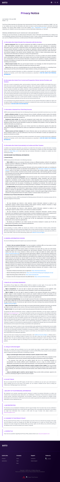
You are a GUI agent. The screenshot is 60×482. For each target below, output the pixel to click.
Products (3, 458)
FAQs (17, 463)
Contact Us (33, 458)
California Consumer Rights (38, 232)
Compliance (42, 471)
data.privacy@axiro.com (13, 313)
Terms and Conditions (20, 471)
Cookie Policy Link (13, 151)
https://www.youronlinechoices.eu (42, 276)
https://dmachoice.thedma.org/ (39, 270)
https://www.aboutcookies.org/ (12, 253)
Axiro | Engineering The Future (38, 27)
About (17, 458)
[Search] (55, 2)
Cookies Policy (35, 471)
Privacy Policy (29, 471)
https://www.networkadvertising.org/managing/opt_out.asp (39, 272)
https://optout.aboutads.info (32, 274)
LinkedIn (49, 458)
